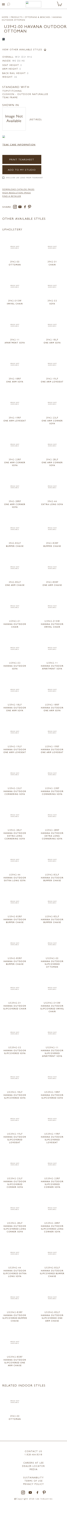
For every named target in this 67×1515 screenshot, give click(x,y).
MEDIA (34, 1469)
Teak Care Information (19, 144)
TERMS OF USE (33, 1480)
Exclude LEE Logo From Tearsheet (24, 178)
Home (5, 17)
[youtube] (20, 207)
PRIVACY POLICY (33, 1483)
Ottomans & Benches (37, 17)
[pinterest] (29, 207)
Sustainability (33, 1477)
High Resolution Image (16, 192)
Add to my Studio (22, 169)
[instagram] (15, 207)
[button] (3, 4)
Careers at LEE (33, 1462)
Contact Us (33, 1451)
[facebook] (25, 207)
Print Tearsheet (21, 159)
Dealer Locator (33, 1465)
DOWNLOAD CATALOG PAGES (18, 189)
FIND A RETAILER (11, 196)
